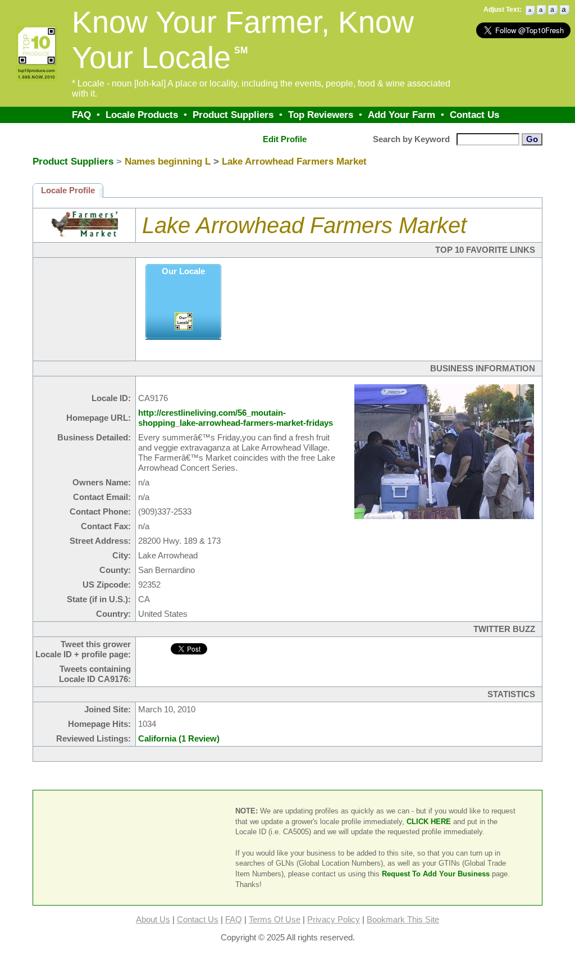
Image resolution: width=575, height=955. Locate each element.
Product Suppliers (233, 114)
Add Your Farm (401, 114)
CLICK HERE (429, 821)
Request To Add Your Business (436, 874)
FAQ (81, 114)
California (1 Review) (179, 738)
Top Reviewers (320, 114)
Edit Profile (285, 139)
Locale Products (142, 114)
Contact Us (474, 114)
